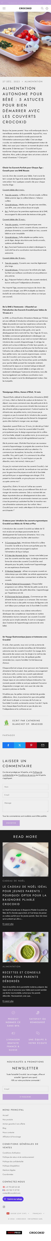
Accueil (5, 1115)
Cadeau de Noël (14, 880)
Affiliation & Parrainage (12, 1136)
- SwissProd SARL (35, 1219)
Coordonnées (8, 1174)
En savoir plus (8, 924)
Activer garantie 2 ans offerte (14, 1124)
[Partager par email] (42, 745)
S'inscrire (25, 1097)
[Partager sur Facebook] (8, 745)
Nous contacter (8, 1132)
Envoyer (11, 823)
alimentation (34, 81)
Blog (4, 1128)
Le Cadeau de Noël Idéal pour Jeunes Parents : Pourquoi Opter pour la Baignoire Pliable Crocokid (25, 895)
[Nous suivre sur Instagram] (4, 1207)
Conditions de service (26, 775)
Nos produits (8, 1119)
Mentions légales (9, 1170)
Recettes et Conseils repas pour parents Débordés (22, 977)
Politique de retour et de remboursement (18, 1157)
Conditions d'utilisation (11, 1152)
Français (37, 1213)
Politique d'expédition (11, 1165)
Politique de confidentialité (13, 1161)
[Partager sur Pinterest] (31, 745)
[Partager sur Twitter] (20, 745)
